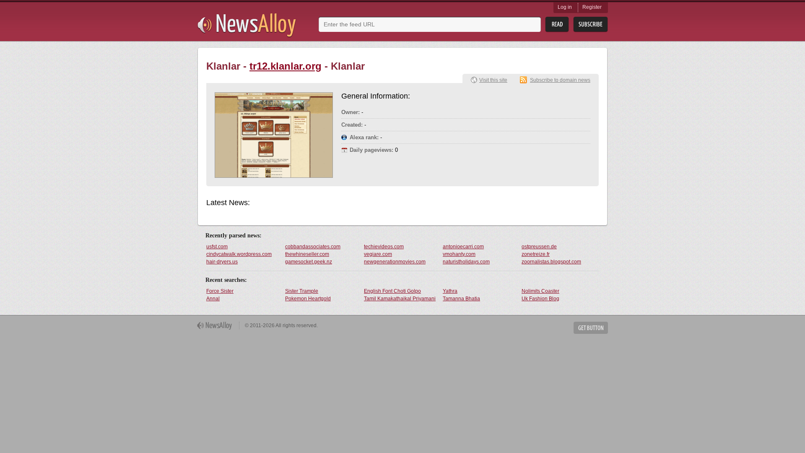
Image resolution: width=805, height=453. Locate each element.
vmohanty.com (459, 254)
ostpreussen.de (539, 247)
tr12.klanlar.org (285, 66)
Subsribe (590, 24)
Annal (213, 299)
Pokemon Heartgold (308, 299)
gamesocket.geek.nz (308, 262)
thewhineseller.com (307, 254)
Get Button (591, 328)
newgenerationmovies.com (395, 262)
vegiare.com (378, 254)
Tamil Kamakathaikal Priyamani (400, 299)
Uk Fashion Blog (540, 299)
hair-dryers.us (222, 262)
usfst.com (217, 247)
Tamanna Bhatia (461, 299)
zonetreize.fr (536, 254)
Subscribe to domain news (560, 80)
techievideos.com (384, 247)
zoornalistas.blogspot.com (551, 262)
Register (592, 7)
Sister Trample (301, 291)
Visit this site (493, 80)
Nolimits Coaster (540, 291)
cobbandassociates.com (312, 247)
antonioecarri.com (463, 247)
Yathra (450, 291)
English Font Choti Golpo (392, 291)
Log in (565, 7)
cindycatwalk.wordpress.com (239, 254)
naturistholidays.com (466, 262)
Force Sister (220, 291)
